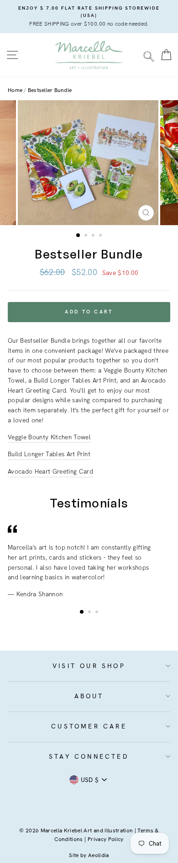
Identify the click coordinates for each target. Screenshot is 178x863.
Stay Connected (89, 756)
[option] (89, 16)
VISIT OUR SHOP (89, 666)
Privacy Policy (106, 839)
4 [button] (101, 236)
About (89, 696)
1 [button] (78, 235)
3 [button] (94, 236)
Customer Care (89, 726)
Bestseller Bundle (50, 90)
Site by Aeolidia (89, 855)
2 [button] (86, 236)
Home (15, 90)
